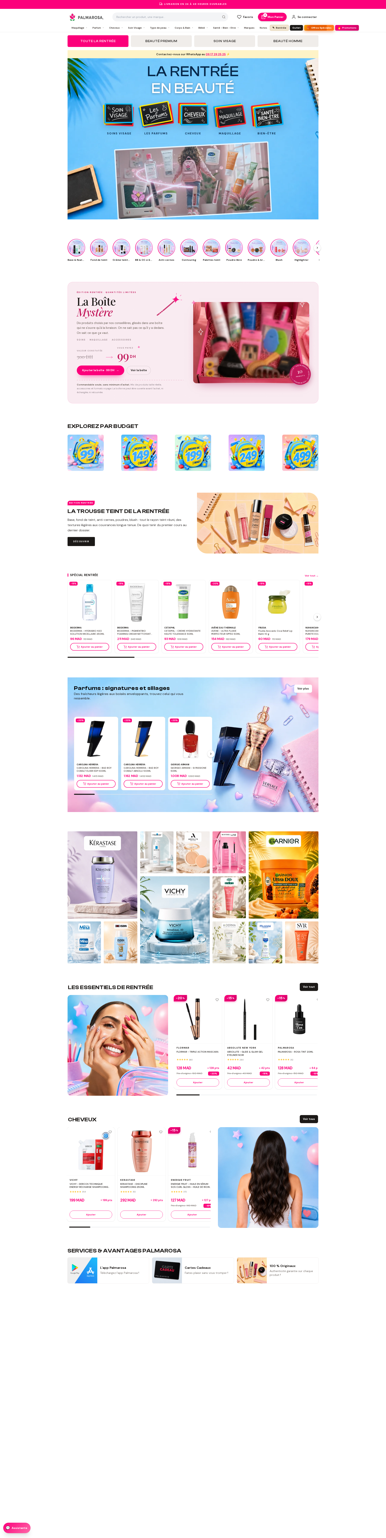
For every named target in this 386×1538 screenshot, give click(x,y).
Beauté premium (161, 41)
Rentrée (279, 27)
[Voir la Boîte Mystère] (251, 342)
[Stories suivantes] (317, 247)
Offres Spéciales (319, 28)
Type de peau (159, 27)
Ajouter (198, 1082)
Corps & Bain (184, 27)
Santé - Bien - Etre (226, 27)
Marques (249, 27)
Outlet (296, 27)
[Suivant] (317, 617)
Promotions (347, 28)
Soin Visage (136, 27)
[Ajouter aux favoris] (217, 1000)
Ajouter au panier (92, 646)
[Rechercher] (223, 17)
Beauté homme (288, 41)
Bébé (203, 27)
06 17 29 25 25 (216, 54)
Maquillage (79, 27)
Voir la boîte (139, 370)
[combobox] (170, 16)
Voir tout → (311, 575)
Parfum (98, 27)
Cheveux (116, 27)
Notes (263, 27)
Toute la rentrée (98, 41)
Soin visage (225, 41)
